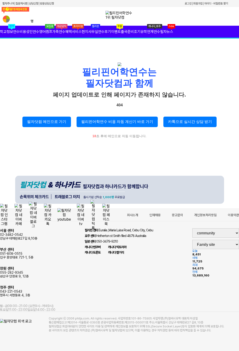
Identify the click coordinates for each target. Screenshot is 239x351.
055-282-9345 (14, 272)
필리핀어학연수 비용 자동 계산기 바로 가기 (117, 122)
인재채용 (155, 215)
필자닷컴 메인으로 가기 (46, 122)
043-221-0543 (15, 291)
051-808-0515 (16, 253)
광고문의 (177, 215)
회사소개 (132, 215)
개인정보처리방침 (205, 215)
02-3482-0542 (18, 234)
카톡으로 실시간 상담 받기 (190, 122)
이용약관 (233, 215)
